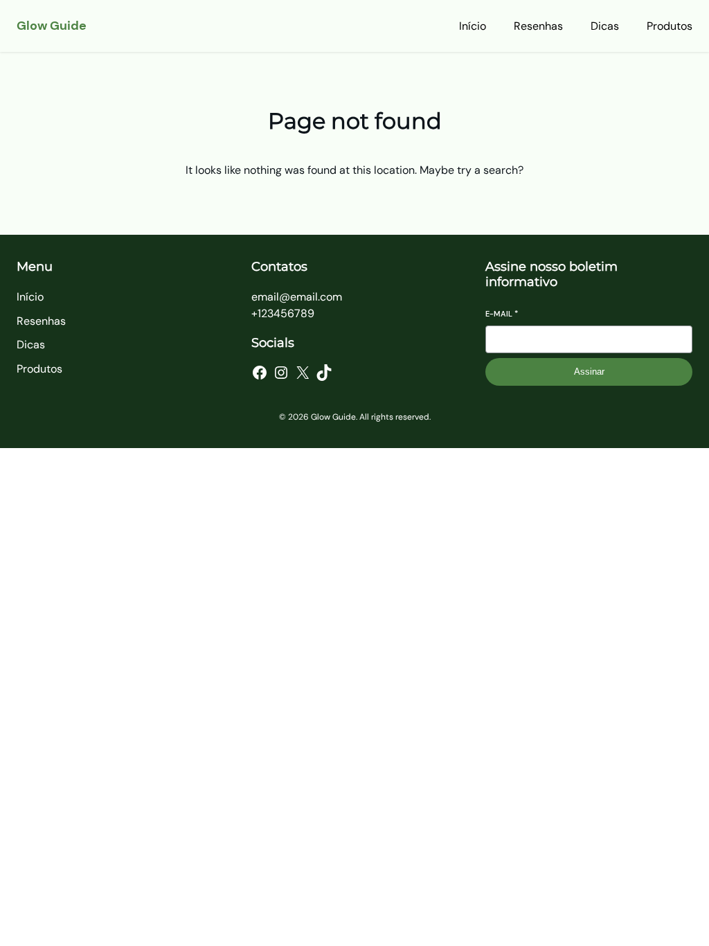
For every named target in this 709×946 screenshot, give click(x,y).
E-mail (501, 314)
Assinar (589, 371)
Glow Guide (52, 25)
